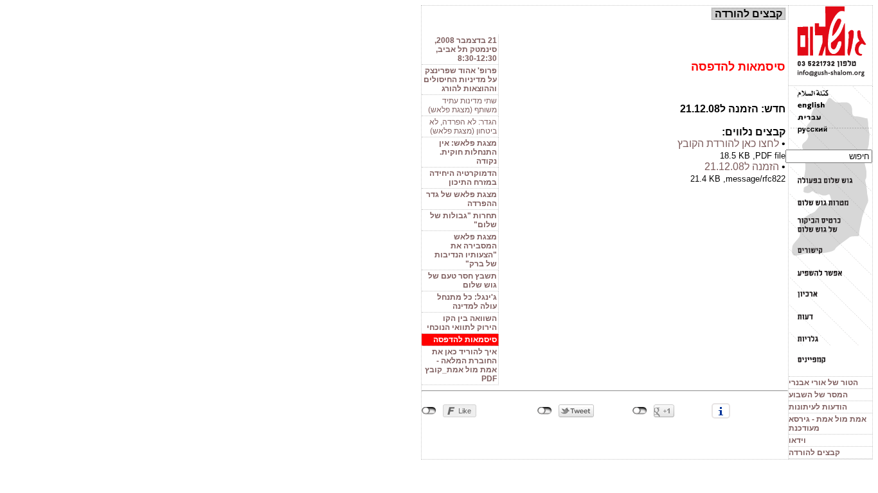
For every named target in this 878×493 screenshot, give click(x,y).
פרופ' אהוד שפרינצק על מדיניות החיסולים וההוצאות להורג (460, 79)
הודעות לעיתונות (818, 406)
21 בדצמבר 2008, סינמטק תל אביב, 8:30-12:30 (466, 49)
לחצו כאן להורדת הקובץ (728, 143)
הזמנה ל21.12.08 (741, 166)
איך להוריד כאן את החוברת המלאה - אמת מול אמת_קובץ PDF (461, 365)
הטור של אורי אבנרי (823, 382)
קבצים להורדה (814, 452)
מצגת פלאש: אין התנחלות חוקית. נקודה (468, 152)
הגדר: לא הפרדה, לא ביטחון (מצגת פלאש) (463, 126)
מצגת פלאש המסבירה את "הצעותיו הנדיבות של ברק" (466, 250)
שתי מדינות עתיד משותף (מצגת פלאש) (462, 105)
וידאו (797, 440)
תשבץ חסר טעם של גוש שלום (462, 281)
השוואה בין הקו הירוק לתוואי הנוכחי (462, 323)
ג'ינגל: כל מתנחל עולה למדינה (467, 302)
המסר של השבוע (818, 394)
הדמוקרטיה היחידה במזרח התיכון (463, 178)
